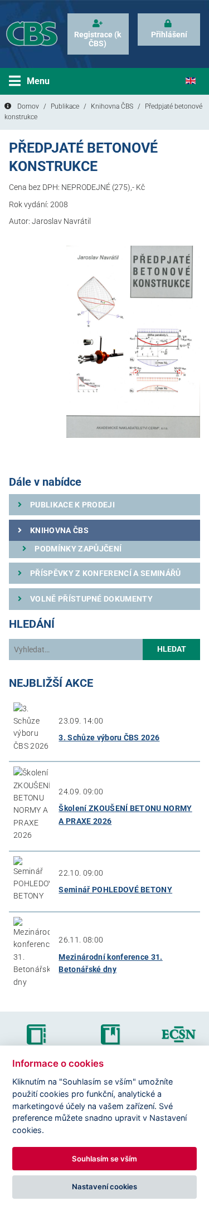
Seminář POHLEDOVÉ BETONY (115, 889)
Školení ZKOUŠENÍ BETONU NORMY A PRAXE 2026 (125, 814)
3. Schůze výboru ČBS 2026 (109, 737)
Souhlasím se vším (104, 1158)
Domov (28, 106)
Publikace (65, 106)
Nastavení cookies (104, 1186)
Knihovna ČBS (112, 106)
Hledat (171, 649)
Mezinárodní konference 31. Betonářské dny (110, 963)
